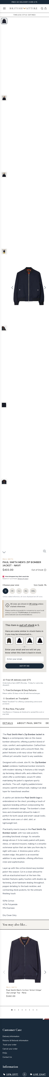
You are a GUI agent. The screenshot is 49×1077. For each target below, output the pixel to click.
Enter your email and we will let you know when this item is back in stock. (23, 651)
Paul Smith (8, 559)
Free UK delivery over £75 (24, 2)
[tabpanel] (24, 823)
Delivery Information (11, 1036)
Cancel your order (10, 1049)
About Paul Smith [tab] (29, 723)
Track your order (9, 1044)
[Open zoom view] (44, 551)
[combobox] (42, 8)
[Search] (42, 8)
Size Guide (38, 585)
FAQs (5, 1053)
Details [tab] (8, 723)
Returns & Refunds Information (15, 1040)
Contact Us (7, 1057)
